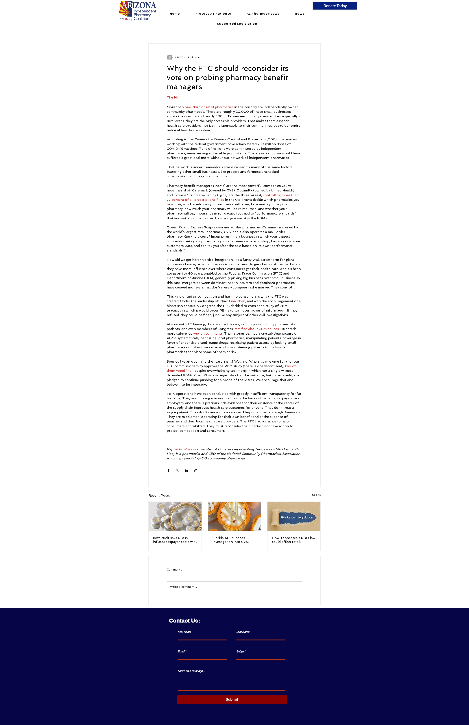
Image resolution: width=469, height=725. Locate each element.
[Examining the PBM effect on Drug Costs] (234, 516)
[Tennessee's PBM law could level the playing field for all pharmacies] (293, 516)
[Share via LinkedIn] (186, 470)
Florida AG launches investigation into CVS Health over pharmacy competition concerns (230, 540)
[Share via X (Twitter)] (177, 470)
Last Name (242, 631)
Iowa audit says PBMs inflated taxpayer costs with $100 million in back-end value (175, 540)
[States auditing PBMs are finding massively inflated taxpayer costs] (175, 516)
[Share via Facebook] (168, 470)
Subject (240, 651)
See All (316, 494)
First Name (184, 631)
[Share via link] (195, 470)
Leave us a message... (191, 671)
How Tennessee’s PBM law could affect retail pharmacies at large (293, 540)
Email (181, 651)
